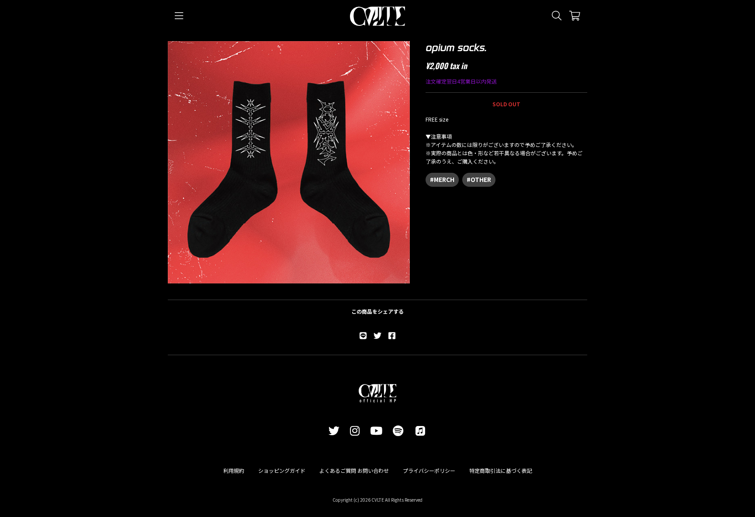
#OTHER (479, 179)
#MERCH (442, 179)
